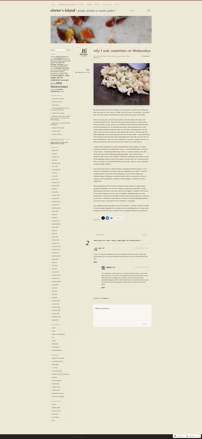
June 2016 (54, 176)
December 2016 (56, 169)
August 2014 (55, 211)
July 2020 (54, 153)
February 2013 (56, 240)
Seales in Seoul (56, 387)
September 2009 (56, 316)
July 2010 (54, 288)
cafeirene (102, 56)
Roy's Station (55, 417)
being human (61, 57)
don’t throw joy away (57, 101)
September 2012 (56, 256)
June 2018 (54, 166)
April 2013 (54, 233)
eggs (60, 61)
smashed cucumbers (57, 73)
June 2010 (54, 291)
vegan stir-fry (56, 77)
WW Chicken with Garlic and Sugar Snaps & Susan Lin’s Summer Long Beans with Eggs (60, 118)
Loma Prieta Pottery (57, 371)
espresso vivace (56, 410)
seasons (61, 71)
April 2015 (54, 188)
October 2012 (55, 252)
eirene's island (62, 10)
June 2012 (54, 265)
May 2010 (54, 294)
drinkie (81, 4)
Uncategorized (56, 347)
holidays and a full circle (58, 127)
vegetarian (55, 80)
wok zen (87, 72)
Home (53, 4)
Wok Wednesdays (80, 72)
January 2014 (55, 220)
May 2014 (54, 214)
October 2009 (55, 313)
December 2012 (56, 246)
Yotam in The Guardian (58, 396)
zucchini (62, 91)
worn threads (55, 105)
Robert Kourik (55, 383)
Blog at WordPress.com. (79, 437)
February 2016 (56, 182)
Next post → (144, 234)
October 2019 (55, 156)
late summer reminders (58, 98)
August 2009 (55, 320)
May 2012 (54, 268)
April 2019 (54, 160)
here (102, 176)
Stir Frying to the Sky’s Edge (119, 154)
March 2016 (55, 179)
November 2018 (56, 163)
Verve (53, 420)
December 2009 (56, 307)
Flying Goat (55, 414)
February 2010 (56, 300)
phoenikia (54, 377)
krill (63, 66)
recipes (97, 4)
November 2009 (56, 310)
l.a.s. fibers (55, 367)
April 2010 (54, 297)
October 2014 (55, 204)
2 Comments (146, 56)
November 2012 (56, 249)
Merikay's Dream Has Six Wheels (60, 374)
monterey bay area (61, 68)
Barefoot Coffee (56, 407)
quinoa (59, 70)
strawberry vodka (62, 75)
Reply (95, 262)
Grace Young (56, 64)
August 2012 (55, 259)
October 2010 (55, 278)
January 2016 (55, 185)
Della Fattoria (55, 364)
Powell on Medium (56, 380)
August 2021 (55, 150)
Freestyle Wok (60, 62)
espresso (65, 61)
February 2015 (56, 195)
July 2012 (54, 262)
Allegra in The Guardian (58, 358)
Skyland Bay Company (58, 393)
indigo (60, 66)
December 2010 (56, 275)
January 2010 (55, 304)
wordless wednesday (56, 90)
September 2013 (56, 224)
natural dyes (53, 70)
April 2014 (54, 217)
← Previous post (99, 234)
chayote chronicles (57, 134)
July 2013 (54, 230)
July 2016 (54, 172)
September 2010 (56, 281)
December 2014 (56, 201)
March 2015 (55, 192)
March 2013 (55, 236)
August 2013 (55, 227)
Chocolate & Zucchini (57, 361)
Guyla (99, 248)
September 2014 (56, 208)
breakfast (58, 59)
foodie (89, 4)
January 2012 (55, 272)
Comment (144, 324)
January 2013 (55, 243)
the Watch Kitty (56, 131)
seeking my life (56, 390)
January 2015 (55, 198)
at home (53, 57)
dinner (56, 61)
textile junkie (107, 4)
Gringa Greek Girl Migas (58, 113)
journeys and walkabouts (67, 4)
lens (53, 337)
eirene (117, 4)
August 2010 (55, 284)
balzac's (54, 404)
